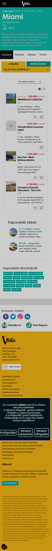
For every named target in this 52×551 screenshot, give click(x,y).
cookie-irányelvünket (29, 412)
